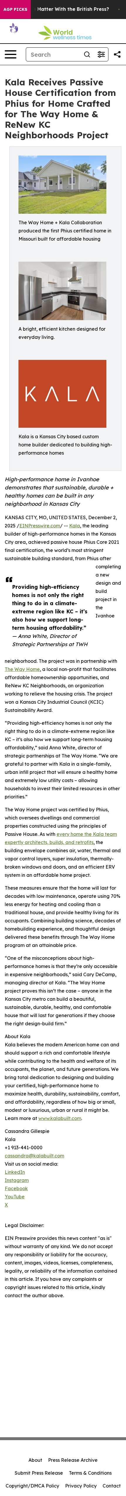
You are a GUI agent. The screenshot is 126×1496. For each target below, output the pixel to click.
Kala (74, 526)
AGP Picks (15, 9)
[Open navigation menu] (10, 54)
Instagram (17, 1180)
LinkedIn (15, 1172)
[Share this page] (117, 54)
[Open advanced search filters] (101, 54)
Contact (112, 1486)
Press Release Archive (73, 1460)
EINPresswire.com (39, 526)
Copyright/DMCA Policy (32, 1486)
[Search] (87, 54)
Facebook (16, 1188)
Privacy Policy (81, 1486)
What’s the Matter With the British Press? (59, 9)
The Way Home (22, 669)
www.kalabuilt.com (59, 1118)
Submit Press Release (39, 1473)
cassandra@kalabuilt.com (34, 1156)
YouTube (15, 1197)
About (35, 1460)
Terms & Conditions (90, 1473)
